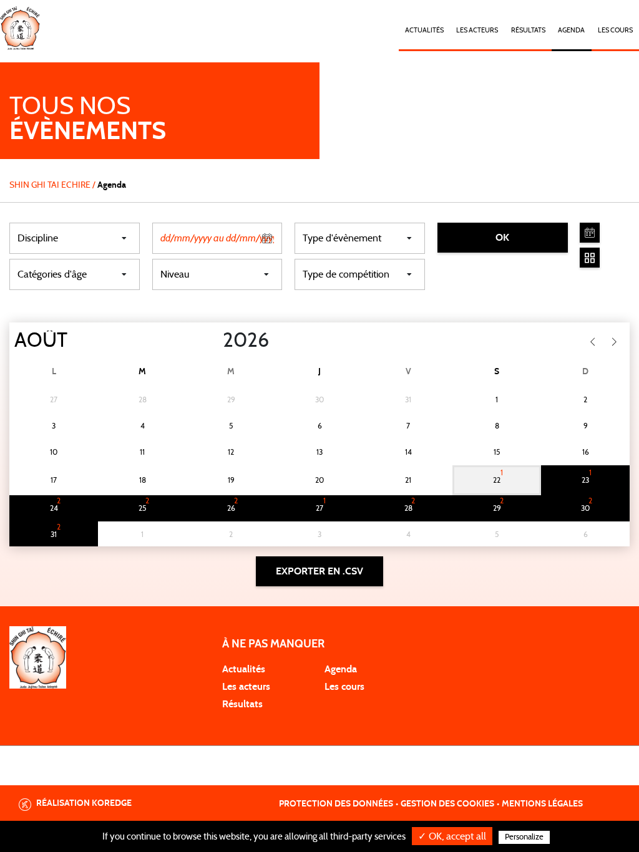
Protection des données (336, 804)
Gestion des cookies (447, 804)
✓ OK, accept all (452, 836)
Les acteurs (477, 30)
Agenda (571, 30)
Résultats (528, 30)
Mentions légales (542, 804)
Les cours (615, 30)
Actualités (424, 30)
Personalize (524, 837)
